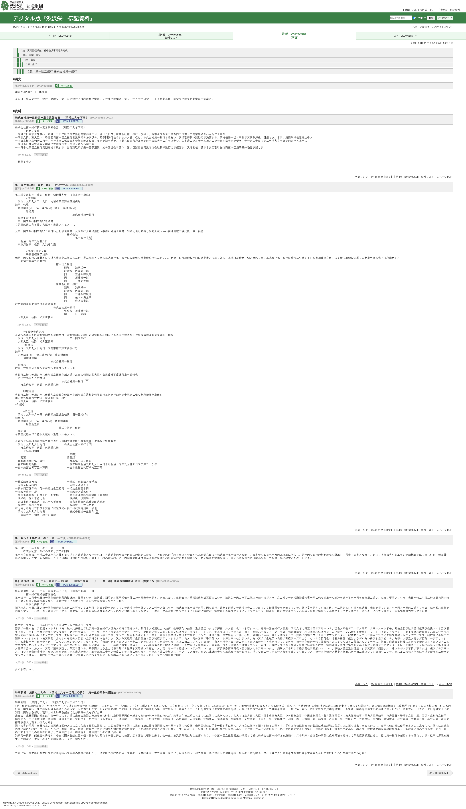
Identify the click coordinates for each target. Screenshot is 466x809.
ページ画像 (66, 86)
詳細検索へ (444, 17)
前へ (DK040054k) (62, 36)
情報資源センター (238, 789)
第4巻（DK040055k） (171, 36)
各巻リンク (26, 26)
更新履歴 (424, 26)
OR (424, 17)
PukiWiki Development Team (55, 803)
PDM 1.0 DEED (71, 121)
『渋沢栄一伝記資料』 (450, 9)
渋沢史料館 (222, 789)
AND (417, 17)
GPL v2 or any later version (94, 803)
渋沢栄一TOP (427, 9)
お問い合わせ (270, 789)
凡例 (414, 26)
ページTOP (445, 176)
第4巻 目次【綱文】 (45, 26)
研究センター (255, 789)
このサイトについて (442, 26)
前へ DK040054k (27, 772)
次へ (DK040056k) (403, 36)
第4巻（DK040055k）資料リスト (415, 176)
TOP (15, 26)
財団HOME (411, 9)
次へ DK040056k (439, 772)
